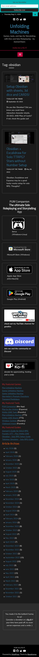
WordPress (15, 654)
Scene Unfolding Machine (13, 390)
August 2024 (11, 510)
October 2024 (11, 507)
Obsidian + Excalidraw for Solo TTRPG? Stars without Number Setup (16, 157)
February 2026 (11, 456)
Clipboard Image (9, 423)
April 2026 (9, 452)
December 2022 (12, 546)
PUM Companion (9, 406)
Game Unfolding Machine (12, 393)
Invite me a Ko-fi (20, 48)
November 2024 (12, 503)
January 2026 (11, 460)
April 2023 (9, 542)
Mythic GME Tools (9, 412)
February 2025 (11, 491)
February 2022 (11, 585)
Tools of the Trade (14, 99)
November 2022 (12, 549)
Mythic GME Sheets (10, 418)
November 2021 (12, 592)
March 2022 (10, 581)
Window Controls (9, 420)
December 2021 (12, 588)
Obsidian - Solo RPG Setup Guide (16, 436)
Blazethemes (32, 654)
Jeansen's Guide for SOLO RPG (15, 431)
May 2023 (9, 538)
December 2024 (12, 499)
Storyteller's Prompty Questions (15, 396)
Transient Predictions (11, 399)
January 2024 (11, 522)
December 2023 (12, 526)
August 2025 (11, 471)
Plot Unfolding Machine (12, 388)
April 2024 (9, 514)
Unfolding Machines (19, 29)
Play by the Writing (10, 409)
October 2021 (11, 596)
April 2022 (9, 577)
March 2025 (10, 487)
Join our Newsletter (19, 2)
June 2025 (9, 479)
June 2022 (9, 569)
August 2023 (11, 534)
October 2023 (11, 530)
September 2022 (12, 557)
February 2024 (11, 518)
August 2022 (11, 561)
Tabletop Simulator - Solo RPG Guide (18, 439)
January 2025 (11, 495)
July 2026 (9, 448)
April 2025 (9, 483)
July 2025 (9, 475)
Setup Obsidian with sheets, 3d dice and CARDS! (17, 90)
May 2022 (9, 573)
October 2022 (11, 553)
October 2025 (11, 468)
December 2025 (12, 464)
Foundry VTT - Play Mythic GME (15, 433)
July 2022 (9, 565)
